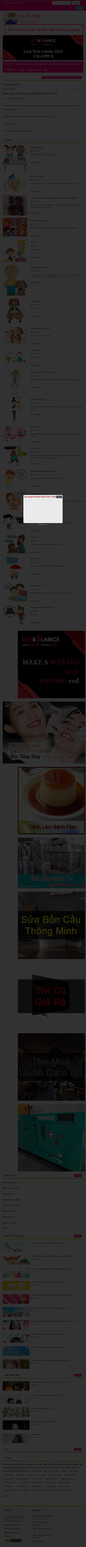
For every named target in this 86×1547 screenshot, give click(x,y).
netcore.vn (45, 524)
